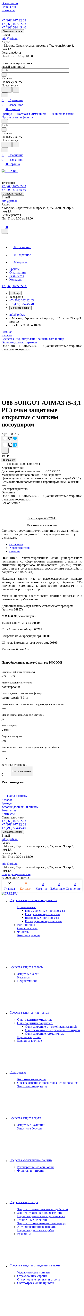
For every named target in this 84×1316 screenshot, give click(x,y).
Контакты (8, 814)
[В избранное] (10, 439)
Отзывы (14, 551)
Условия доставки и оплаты (20, 807)
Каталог (7, 800)
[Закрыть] (5, 231)
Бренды (7, 803)
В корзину (9, 460)
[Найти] (16, 89)
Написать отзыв (22, 771)
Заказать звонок (12, 31)
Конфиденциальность (16, 874)
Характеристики (20, 547)
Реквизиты (9, 810)
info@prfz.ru (10, 38)
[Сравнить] (10, 445)
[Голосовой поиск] (7, 89)
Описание (16, 544)
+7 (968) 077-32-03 (14, 20)
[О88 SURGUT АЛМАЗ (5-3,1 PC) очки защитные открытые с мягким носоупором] (42, 373)
